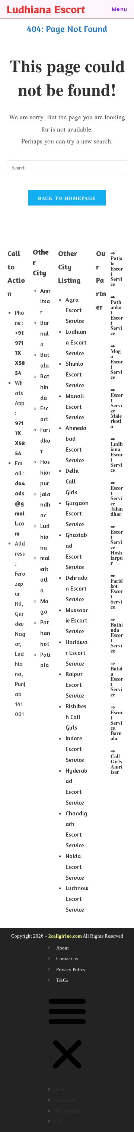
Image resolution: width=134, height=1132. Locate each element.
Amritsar (45, 301)
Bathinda (44, 386)
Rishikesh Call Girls (76, 716)
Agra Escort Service (75, 310)
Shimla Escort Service (75, 374)
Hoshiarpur (45, 472)
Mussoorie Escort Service (77, 620)
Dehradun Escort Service (76, 588)
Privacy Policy (71, 969)
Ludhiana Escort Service (76, 342)
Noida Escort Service (75, 866)
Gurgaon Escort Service (77, 513)
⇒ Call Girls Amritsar (116, 761)
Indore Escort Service (75, 748)
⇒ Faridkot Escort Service (117, 591)
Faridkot (45, 440)
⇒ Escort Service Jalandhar (117, 498)
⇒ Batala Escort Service (117, 678)
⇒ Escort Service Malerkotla (117, 408)
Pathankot (45, 632)
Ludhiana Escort (46, 9)
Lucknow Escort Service (77, 898)
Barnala (44, 333)
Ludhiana (45, 536)
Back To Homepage (67, 197)
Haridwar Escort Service (76, 652)
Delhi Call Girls (72, 481)
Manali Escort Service (75, 406)
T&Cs (62, 980)
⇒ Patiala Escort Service (117, 268)
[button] (67, 1034)
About (62, 948)
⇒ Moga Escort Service (117, 361)
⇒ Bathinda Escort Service (117, 634)
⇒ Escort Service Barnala (117, 722)
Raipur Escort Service (75, 684)
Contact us (67, 958)
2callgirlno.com (65, 936)
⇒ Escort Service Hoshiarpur (117, 545)
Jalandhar (45, 504)
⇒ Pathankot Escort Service (117, 315)
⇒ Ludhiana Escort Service (117, 454)
